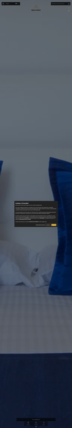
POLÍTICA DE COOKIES (33, 221)
